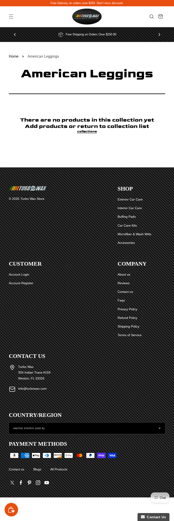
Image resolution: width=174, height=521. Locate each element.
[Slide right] (159, 34)
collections (87, 131)
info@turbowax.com (32, 388)
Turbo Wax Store (32, 199)
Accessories (126, 243)
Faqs (121, 300)
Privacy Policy (127, 309)
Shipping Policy (128, 326)
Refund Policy (127, 318)
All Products (58, 469)
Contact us (125, 292)
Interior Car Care (130, 208)
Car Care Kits (127, 225)
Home (14, 56)
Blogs (37, 469)
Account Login (19, 274)
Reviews (124, 283)
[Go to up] (168, 507)
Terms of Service (130, 335)
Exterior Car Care (130, 199)
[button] (11, 17)
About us (124, 274)
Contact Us (155, 517)
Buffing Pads (127, 216)
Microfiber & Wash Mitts (134, 234)
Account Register (21, 283)
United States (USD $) (29, 428)
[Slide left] (15, 34)
